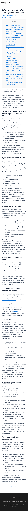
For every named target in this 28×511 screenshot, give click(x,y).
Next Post (14, 490)
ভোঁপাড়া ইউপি (5, 3)
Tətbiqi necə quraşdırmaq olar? (14, 35)
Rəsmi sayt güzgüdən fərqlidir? (14, 51)
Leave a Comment (7, 15)
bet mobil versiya (10, 57)
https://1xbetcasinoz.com (9, 300)
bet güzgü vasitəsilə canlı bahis (14, 33)
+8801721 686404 (19, 502)
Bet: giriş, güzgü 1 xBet (12, 64)
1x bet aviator (15, 311)
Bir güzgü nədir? (10, 41)
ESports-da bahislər (11, 58)
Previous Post (14, 486)
